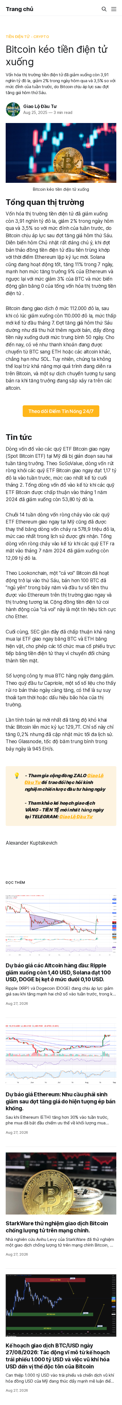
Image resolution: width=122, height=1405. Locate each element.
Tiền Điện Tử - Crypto (27, 36)
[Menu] (113, 9)
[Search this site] (104, 9)
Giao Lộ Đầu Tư (40, 106)
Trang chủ (19, 9)
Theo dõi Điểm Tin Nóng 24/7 (60, 411)
